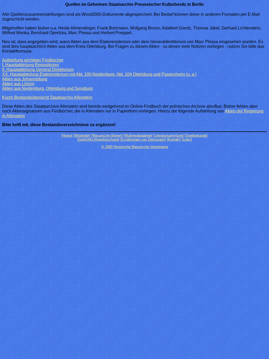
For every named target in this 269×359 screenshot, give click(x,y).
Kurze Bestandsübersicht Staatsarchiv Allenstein (47, 97)
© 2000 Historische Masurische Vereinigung (134, 147)
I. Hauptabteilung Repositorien (30, 65)
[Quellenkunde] (196, 135)
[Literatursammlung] (168, 135)
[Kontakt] (174, 139)
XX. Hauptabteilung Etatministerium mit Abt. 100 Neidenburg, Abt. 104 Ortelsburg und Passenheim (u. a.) (99, 74)
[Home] (67, 135)
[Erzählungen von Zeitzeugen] (143, 139)
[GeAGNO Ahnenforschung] (98, 139)
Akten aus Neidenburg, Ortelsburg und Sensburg (47, 88)
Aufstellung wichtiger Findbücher (32, 60)
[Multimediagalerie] (138, 135)
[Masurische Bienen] (107, 135)
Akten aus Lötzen (18, 83)
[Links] (187, 139)
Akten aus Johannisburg (24, 79)
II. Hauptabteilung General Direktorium (38, 69)
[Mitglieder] (82, 135)
